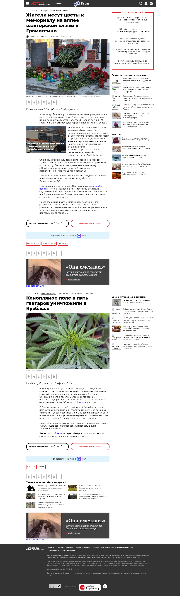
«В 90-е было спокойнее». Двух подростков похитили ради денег (137, 80)
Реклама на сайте (65, 548)
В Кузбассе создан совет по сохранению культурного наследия (133, 30)
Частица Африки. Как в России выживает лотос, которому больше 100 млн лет (137, 346)
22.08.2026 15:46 (32, 294)
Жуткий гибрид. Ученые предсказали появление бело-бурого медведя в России (138, 107)
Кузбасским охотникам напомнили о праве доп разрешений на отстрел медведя (132, 51)
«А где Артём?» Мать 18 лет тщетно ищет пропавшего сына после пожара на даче (137, 89)
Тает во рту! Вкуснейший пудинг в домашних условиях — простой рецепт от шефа (137, 329)
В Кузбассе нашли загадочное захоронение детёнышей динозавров (132, 62)
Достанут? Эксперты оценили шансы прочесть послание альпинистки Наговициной (138, 320)
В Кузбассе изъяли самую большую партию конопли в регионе (91, 488)
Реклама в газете (83, 548)
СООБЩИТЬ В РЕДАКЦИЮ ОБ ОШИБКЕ (61, 550)
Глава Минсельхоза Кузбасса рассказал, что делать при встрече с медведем (132, 41)
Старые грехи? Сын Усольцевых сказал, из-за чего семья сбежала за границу (137, 98)
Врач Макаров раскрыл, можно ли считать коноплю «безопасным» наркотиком (52, 488)
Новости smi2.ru (35, 286)
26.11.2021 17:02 (32, 11)
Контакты (51, 548)
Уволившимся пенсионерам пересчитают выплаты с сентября (136, 147)
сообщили (79, 402)
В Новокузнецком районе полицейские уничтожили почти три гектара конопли (92, 496)
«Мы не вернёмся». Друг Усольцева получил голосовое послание (136, 165)
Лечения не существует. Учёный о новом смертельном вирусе (136, 301)
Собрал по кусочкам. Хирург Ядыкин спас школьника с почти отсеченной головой (138, 311)
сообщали (56, 433)
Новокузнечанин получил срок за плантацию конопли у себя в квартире (51, 496)
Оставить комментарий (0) (90, 223)
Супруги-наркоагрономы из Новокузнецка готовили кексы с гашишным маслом (51, 505)
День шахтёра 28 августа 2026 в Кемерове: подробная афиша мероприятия (132, 20)
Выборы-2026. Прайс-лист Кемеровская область (113, 548)
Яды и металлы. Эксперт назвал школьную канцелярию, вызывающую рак (136, 116)
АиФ (98, 96)
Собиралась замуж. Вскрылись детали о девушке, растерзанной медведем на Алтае (136, 337)
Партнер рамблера (70, 586)
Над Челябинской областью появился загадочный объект (134, 174)
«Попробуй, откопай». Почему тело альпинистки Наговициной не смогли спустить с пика (137, 124)
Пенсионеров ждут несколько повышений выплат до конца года (136, 139)
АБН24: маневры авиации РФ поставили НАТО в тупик (134, 156)
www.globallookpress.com (37, 370)
